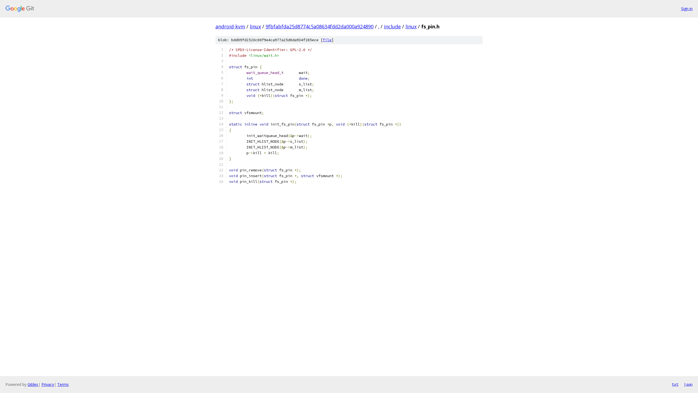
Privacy (47, 384)
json (688, 384)
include (392, 26)
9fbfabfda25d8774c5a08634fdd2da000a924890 (320, 26)
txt (675, 384)
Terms (63, 384)
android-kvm (230, 26)
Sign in (687, 8)
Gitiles (33, 384)
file (327, 40)
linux (255, 26)
